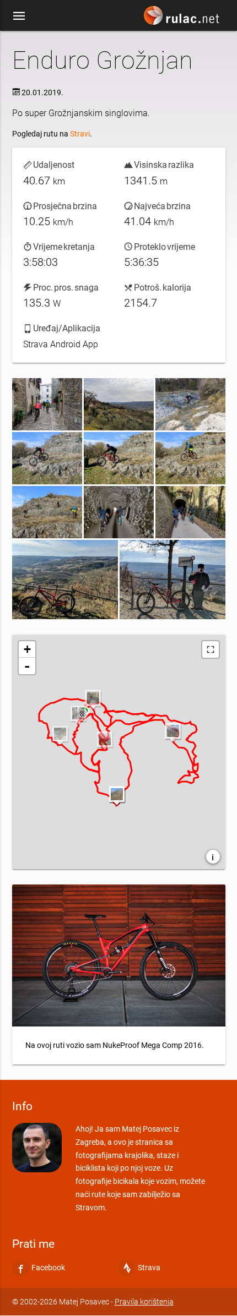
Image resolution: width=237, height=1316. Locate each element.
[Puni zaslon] (210, 649)
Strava (149, 1268)
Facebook (48, 1268)
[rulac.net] (183, 18)
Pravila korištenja (144, 1301)
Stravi (80, 133)
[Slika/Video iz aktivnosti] (47, 404)
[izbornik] (19, 15)
